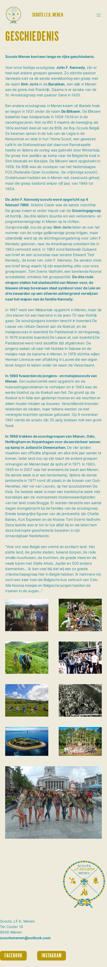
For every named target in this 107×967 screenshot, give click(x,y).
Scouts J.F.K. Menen (47, 15)
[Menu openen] (99, 15)
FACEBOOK (13, 955)
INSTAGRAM (51, 955)
